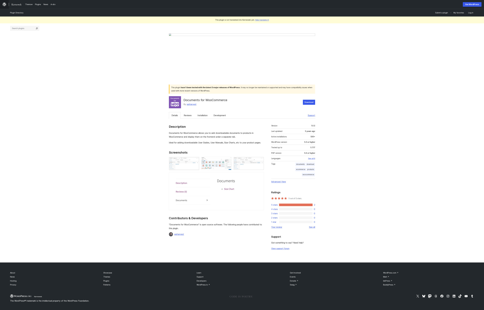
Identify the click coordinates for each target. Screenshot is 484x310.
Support (311, 115)
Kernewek (38, 297)
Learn (199, 273)
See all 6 (311, 158)
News (12, 277)
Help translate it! (262, 20)
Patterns (106, 285)
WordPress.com (390, 273)
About (12, 273)
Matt (386, 277)
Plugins (106, 281)
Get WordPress (472, 4)
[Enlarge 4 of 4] (260, 175)
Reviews (188, 115)
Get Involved (295, 273)
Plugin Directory (16, 13)
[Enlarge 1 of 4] (196, 160)
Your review (276, 227)
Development (220, 115)
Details (175, 115)
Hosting (13, 281)
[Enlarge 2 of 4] (228, 160)
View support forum (280, 248)
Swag (293, 285)
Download (309, 102)
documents (300, 164)
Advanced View (278, 181)
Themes (106, 277)
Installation (203, 115)
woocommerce (308, 174)
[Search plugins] (36, 28)
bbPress (387, 281)
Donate (294, 281)
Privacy (13, 285)
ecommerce (300, 169)
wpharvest (191, 104)
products (310, 169)
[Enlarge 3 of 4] (260, 160)
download (310, 164)
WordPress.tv (203, 285)
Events (293, 277)
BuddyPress (389, 285)
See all (312, 227)
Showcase (107, 273)
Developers (201, 281)
